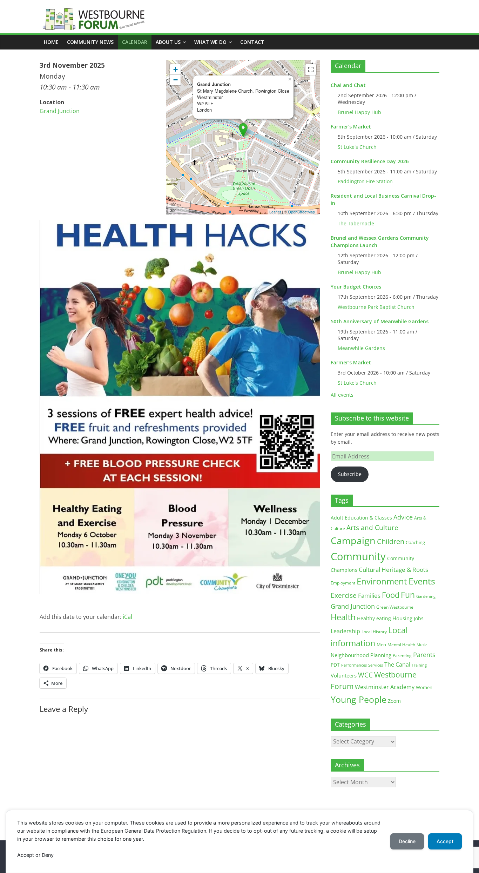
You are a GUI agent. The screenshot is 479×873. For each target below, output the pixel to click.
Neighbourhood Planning (361, 655)
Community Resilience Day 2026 (370, 161)
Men (381, 644)
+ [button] (175, 69)
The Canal (397, 664)
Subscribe (350, 474)
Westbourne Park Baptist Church (376, 307)
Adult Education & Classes (361, 517)
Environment (382, 581)
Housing (402, 618)
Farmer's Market (351, 126)
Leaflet (275, 211)
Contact (252, 42)
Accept (445, 841)
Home (51, 42)
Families (369, 595)
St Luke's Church (357, 147)
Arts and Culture (372, 527)
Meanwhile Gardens (361, 348)
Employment (343, 583)
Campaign (353, 540)
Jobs (419, 618)
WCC (365, 675)
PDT (335, 664)
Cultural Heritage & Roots (393, 570)
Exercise (344, 595)
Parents (424, 654)
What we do (210, 42)
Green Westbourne (394, 607)
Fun (408, 594)
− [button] (175, 79)
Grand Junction (60, 111)
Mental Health (401, 645)
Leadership (345, 631)
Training (419, 665)
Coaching (415, 542)
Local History (374, 632)
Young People (358, 699)
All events (342, 394)
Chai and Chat (348, 85)
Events (422, 581)
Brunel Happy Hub (359, 112)
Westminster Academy (384, 687)
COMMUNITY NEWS (90, 42)
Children (390, 541)
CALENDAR (134, 42)
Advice (403, 517)
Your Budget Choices (356, 286)
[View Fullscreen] (310, 69)
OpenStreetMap (301, 211)
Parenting (402, 656)
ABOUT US (168, 42)
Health (343, 617)
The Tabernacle (356, 223)
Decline (407, 841)
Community (358, 556)
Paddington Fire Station (365, 181)
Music (422, 644)
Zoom (394, 701)
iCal (127, 617)
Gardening (426, 596)
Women (424, 687)
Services (375, 665)
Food (390, 594)
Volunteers (344, 675)
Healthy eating (374, 618)
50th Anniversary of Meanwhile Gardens (380, 321)
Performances (354, 665)
